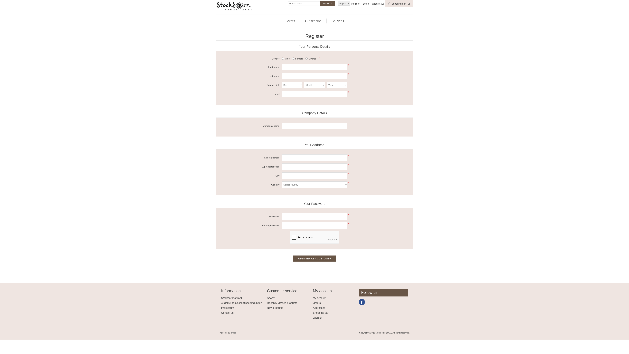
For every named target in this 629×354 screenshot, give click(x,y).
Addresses (319, 307)
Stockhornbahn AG (232, 298)
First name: (274, 67)
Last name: (274, 76)
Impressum (227, 307)
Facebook (362, 302)
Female (299, 58)
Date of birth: (273, 85)
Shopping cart (321, 312)
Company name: (271, 126)
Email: (277, 94)
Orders (317, 303)
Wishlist (317, 317)
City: (278, 175)
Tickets (290, 21)
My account (319, 298)
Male (287, 58)
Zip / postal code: (271, 166)
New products (275, 307)
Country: (275, 184)
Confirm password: (270, 225)
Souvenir (338, 21)
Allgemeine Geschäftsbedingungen (241, 303)
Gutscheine (313, 21)
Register (355, 3)
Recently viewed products (282, 303)
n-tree (233, 333)
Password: (274, 216)
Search (271, 298)
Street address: (272, 157)
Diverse (312, 58)
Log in (366, 3)
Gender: (276, 58)
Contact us (227, 312)
